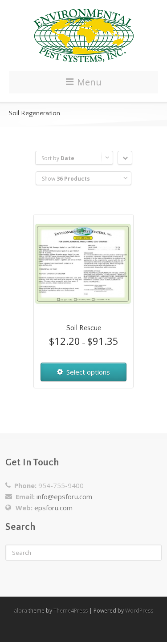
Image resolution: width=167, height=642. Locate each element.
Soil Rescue (83, 328)
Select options (88, 371)
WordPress (139, 610)
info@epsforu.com (64, 496)
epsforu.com (53, 507)
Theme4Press (70, 610)
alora (20, 610)
